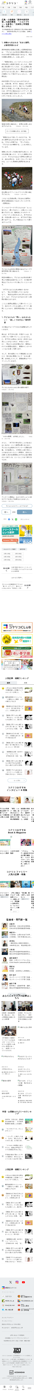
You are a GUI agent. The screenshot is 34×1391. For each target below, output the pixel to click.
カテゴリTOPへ (17, 578)
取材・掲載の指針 (25, 1341)
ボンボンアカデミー (8, 1317)
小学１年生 (7, 554)
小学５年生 (7, 560)
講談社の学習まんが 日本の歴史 (11, 1324)
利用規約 (21, 1335)
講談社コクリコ (4, 897)
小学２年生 (18, 554)
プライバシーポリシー (23, 1338)
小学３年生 (7, 557)
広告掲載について (10, 1338)
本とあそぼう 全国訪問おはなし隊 (12, 1327)
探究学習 (22, 549)
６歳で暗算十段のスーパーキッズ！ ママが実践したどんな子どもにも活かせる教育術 (21, 569)
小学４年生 (18, 557)
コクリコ (15, 911)
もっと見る (17, 780)
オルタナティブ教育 (9, 549)
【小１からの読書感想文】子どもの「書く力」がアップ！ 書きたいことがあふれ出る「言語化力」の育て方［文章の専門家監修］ (12, 586)
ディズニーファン (7, 1321)
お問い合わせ (13, 1335)
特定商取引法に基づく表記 (11, 1341)
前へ (6, 512)
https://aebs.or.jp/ (17, 1366)
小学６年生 (18, 560)
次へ (25, 512)
